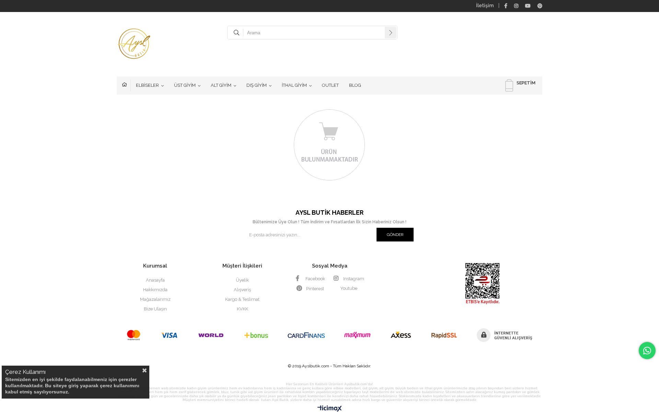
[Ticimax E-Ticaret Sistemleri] (329, 408)
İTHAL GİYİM (294, 85)
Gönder (395, 234)
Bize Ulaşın (155, 308)
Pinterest (314, 288)
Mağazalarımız (155, 299)
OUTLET (330, 85)
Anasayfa (126, 85)
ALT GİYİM (221, 85)
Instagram (353, 278)
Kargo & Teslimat (242, 299)
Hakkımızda (155, 289)
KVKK (242, 308)
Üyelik (242, 280)
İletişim (485, 5)
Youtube (348, 288)
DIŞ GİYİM (256, 85)
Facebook (314, 278)
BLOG (355, 85)
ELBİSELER (147, 85)
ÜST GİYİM (185, 85)
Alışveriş (242, 289)
